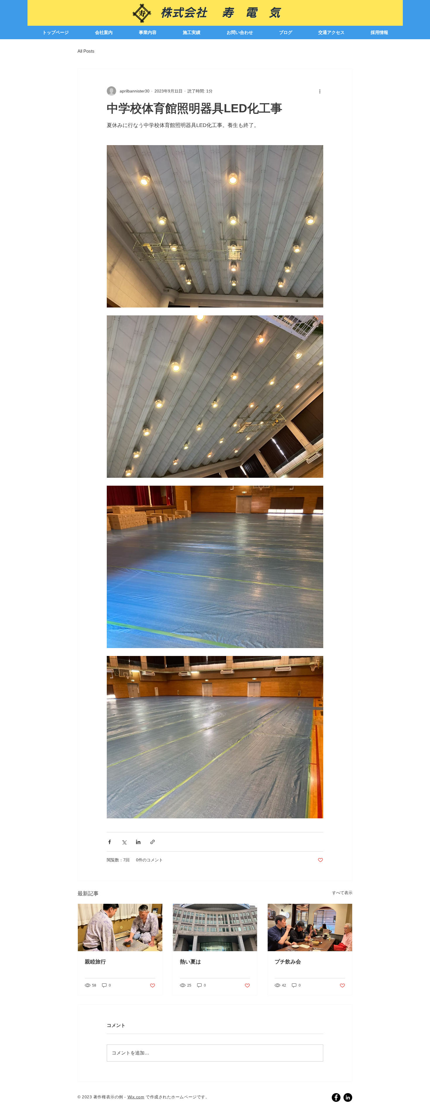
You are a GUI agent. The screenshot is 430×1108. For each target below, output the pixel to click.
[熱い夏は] (215, 927)
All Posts (86, 51)
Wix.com (136, 1097)
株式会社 (191, 12)
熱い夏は (190, 962)
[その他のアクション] (319, 91)
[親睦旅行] (120, 927)
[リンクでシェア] (152, 842)
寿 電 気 (251, 12)
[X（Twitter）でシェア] (124, 842)
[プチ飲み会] (310, 927)
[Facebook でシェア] (109, 842)
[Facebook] (336, 1097)
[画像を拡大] (215, 226)
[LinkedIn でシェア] (138, 842)
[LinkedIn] (347, 1097)
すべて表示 (342, 892)
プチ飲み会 (288, 962)
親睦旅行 (95, 962)
